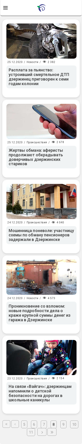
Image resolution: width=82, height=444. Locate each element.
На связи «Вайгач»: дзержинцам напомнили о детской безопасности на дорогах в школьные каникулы (40, 393)
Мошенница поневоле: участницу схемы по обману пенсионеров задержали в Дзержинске (41, 235)
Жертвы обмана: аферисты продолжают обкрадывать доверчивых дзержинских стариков (36, 157)
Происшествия (37, 142)
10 (74, 424)
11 (31, 432)
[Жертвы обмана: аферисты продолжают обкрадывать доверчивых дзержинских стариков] (41, 121)
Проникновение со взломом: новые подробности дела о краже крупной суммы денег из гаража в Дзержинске (39, 313)
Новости (32, 62)
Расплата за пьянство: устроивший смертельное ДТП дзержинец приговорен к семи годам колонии (39, 77)
